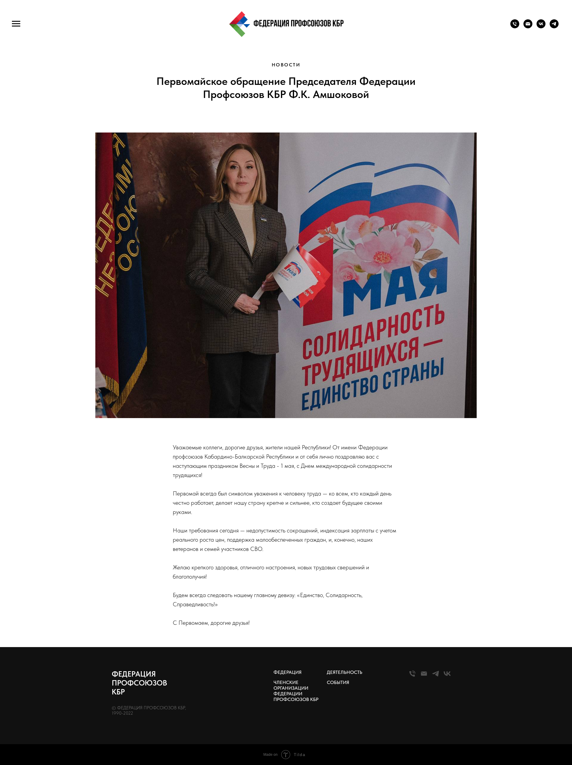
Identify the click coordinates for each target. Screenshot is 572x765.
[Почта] (527, 26)
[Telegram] (435, 676)
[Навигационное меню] (16, 24)
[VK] (447, 676)
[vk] (541, 26)
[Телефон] (514, 26)
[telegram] (554, 26)
